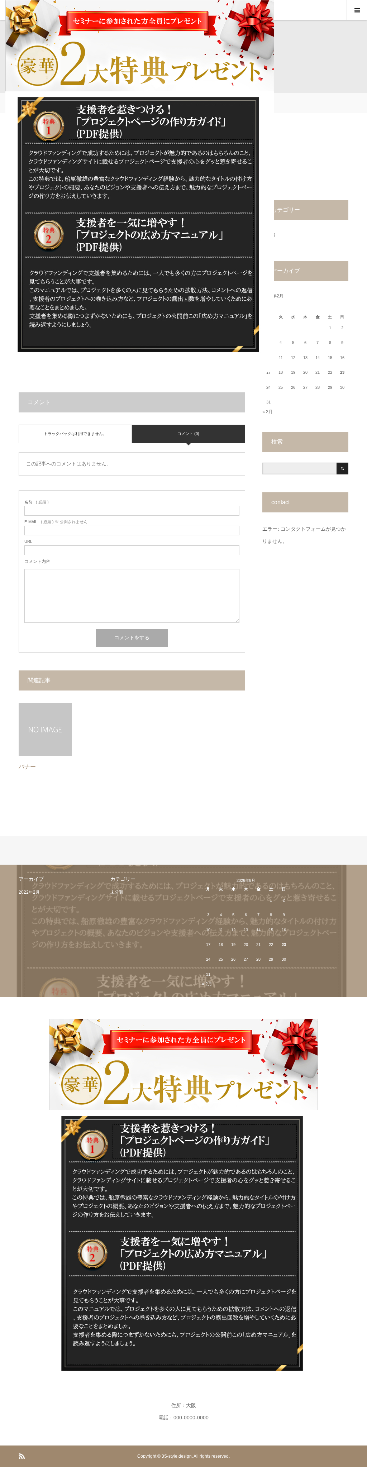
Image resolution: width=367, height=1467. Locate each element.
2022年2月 (29, 892)
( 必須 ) (36, 502)
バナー (27, 767)
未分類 (116, 892)
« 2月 (267, 411)
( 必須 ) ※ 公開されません (55, 522)
